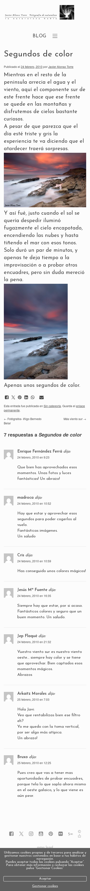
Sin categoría (52, 406)
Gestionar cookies (45, 886)
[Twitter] (21, 834)
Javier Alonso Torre (60, 67)
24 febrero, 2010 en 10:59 (34, 561)
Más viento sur (75, 419)
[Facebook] (11, 834)
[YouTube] (41, 834)
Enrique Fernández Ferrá (39, 451)
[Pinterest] (50, 834)
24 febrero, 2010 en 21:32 (34, 642)
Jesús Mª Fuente (32, 590)
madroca (25, 498)
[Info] (79, 832)
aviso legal (45, 847)
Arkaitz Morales (32, 694)
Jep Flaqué (27, 636)
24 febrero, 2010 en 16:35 (34, 596)
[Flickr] (60, 834)
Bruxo (22, 757)
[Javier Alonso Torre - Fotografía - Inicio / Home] (39, 13)
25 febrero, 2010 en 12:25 (34, 763)
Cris (20, 555)
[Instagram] (31, 834)
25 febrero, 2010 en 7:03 (33, 699)
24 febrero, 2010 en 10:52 (34, 503)
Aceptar (45, 878)
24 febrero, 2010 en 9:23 (33, 457)
